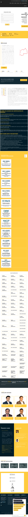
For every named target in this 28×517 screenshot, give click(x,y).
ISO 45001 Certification (10, 499)
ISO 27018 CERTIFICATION (22, 351)
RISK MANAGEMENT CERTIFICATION (14, 367)
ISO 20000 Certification (10, 502)
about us (13, 3)
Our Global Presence (24, 3)
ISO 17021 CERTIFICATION (13, 307)
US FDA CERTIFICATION (22, 310)
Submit (7, 24)
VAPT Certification (10, 504)
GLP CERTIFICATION (5, 331)
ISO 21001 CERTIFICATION (22, 307)
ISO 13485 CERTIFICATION (22, 286)
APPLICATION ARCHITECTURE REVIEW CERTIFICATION (13, 372)
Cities (20, 3)
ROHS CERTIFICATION (23, 313)
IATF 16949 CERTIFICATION (4, 296)
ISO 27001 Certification (10, 501)
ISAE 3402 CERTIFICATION (22, 344)
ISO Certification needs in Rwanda (20, 89)
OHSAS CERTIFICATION (13, 283)
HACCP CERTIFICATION (22, 279)
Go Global (22, 465)
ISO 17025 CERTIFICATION (22, 283)
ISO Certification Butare (17, 497)
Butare (11, 93)
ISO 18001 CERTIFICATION (4, 314)
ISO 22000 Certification (10, 500)
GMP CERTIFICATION (14, 331)
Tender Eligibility (14, 465)
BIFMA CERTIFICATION (4, 326)
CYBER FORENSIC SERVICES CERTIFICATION (22, 367)
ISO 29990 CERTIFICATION (4, 310)
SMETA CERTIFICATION (13, 320)
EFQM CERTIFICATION (23, 320)
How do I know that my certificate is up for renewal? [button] (7, 452)
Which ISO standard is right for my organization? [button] (6, 449)
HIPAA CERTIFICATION (4, 300)
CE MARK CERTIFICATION (4, 283)
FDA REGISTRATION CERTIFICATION (22, 363)
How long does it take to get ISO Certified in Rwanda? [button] (7, 446)
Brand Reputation (5, 465)
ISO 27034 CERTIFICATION (13, 334)
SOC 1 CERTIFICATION (23, 337)
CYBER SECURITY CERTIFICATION (13, 355)
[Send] (25, 515)
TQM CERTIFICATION (22, 328)
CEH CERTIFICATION (22, 331)
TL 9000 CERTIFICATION (22, 300)
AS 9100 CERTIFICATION (22, 293)
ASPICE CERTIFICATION (13, 326)
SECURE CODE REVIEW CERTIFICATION (22, 355)
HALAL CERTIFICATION (13, 293)
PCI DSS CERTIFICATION (22, 296)
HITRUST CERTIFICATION (22, 348)
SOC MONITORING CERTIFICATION (4, 371)
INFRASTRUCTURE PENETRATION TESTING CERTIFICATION (22, 372)
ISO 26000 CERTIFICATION (22, 317)
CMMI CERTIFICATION (23, 289)
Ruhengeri (13, 93)
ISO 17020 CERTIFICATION (4, 307)
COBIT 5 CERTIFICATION (4, 348)
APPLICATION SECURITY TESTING (4, 355)
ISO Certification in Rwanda (5, 45)
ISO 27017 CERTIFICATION (13, 351)
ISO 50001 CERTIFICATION (4, 290)
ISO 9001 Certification (10, 497)
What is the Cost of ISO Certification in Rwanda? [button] (6, 447)
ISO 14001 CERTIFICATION (13, 276)
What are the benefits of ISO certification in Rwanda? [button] (7, 445)
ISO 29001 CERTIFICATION (4, 303)
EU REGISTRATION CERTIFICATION (4, 367)
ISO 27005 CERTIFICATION (4, 334)
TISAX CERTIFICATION (14, 337)
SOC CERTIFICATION (14, 289)
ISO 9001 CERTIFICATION (4, 276)
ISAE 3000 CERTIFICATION (13, 344)
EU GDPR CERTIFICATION (4, 279)
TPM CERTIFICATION (22, 325)
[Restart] (24, 498)
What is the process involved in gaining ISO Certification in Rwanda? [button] (7, 448)
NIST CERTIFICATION (5, 351)
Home (10, 3)
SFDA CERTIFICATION (14, 310)
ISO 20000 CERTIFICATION (22, 341)
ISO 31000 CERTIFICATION (13, 314)
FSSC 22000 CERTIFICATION (4, 376)
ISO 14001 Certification (10, 498)
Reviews (18, 3)
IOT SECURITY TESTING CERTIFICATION (22, 360)
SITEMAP (12, 35)
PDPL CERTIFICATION (14, 347)
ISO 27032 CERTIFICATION (22, 334)
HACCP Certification (10, 503)
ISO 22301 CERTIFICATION (13, 279)
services (15, 3)
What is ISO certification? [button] (5, 430)
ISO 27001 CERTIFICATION (4, 286)
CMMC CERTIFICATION (4, 338)
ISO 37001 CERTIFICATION (4, 320)
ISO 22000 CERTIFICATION (22, 276)
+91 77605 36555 (16, 34)
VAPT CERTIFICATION (14, 296)
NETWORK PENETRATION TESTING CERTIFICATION (13, 360)
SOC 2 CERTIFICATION (14, 340)
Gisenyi (9, 93)
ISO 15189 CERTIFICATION (13, 303)
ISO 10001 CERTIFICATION (22, 303)
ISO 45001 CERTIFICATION (13, 286)
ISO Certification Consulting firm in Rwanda (19, 88)
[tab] (7, 430)
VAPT (2, 52)
